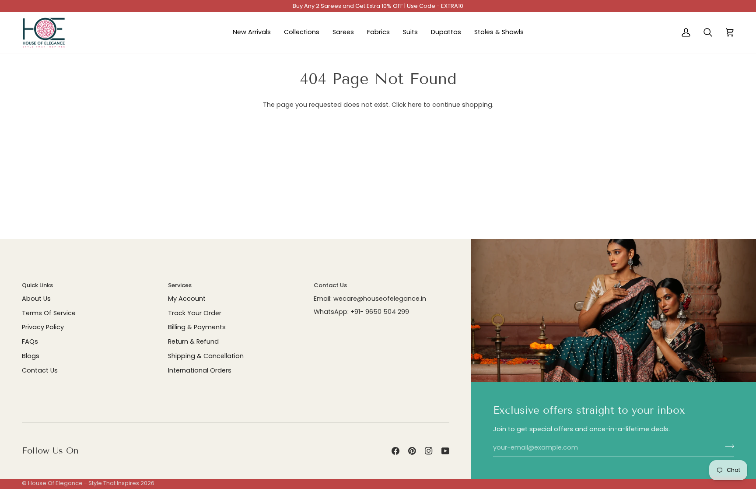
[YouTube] (445, 451)
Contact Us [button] (330, 285)
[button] (301, 32)
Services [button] (180, 285)
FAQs (30, 341)
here (415, 104)
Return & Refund (193, 341)
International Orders (199, 370)
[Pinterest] (412, 451)
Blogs (30, 356)
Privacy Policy (43, 327)
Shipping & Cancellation (206, 356)
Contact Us (40, 370)
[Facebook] (395, 451)
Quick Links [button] (37, 285)
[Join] (727, 447)
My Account (187, 298)
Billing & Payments (197, 327)
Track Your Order (194, 313)
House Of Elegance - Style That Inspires (83, 483)
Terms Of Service (49, 313)
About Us (36, 298)
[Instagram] (429, 451)
